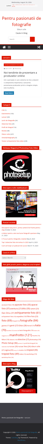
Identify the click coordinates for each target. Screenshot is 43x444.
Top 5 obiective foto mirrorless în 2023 (15, 242)
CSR (3, 110)
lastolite (10, 330)
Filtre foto (32, 316)
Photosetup (18, 68)
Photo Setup (10, 343)
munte (36, 336)
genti (14, 325)
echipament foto (9, 316)
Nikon (5, 339)
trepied (32, 350)
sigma (9, 350)
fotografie (29, 320)
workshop (32, 354)
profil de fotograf (30, 343)
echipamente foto (27, 312)
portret (21, 343)
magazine (5, 335)
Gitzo (22, 325)
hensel (31, 326)
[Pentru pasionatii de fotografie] (4, 47)
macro (36, 330)
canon (34, 308)
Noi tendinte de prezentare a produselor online (20, 74)
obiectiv (13, 340)
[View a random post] (38, 47)
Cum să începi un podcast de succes (14, 246)
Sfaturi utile (6, 134)
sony (16, 350)
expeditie (21, 316)
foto (7, 320)
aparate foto (23, 304)
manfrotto (20, 335)
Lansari (4, 117)
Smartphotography (8, 138)
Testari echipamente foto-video (14, 65)
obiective (23, 339)
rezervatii (5, 346)
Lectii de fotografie (8, 120)
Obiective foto (6, 124)
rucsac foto (24, 346)
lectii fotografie (26, 330)
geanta (6, 326)
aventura (16, 308)
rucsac (13, 346)
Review (4, 131)
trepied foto (10, 353)
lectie (16, 330)
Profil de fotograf (7, 127)
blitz (26, 308)
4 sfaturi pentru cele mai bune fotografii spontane (19, 233)
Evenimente (6, 114)
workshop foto (7, 357)
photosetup (35, 339)
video (22, 354)
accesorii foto (8, 305)
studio (22, 350)
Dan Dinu (8, 313)
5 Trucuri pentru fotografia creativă (14, 239)
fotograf (16, 321)
